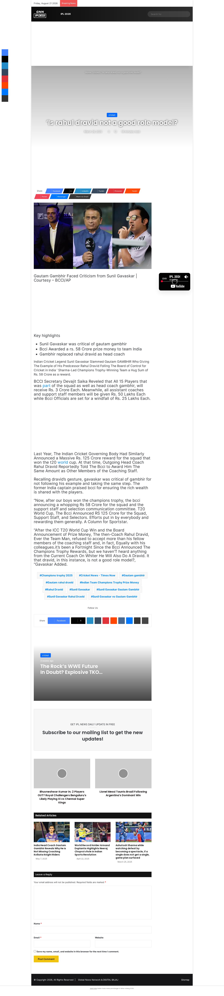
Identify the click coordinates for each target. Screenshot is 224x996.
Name (38, 923)
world (63, 462)
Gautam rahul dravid (60, 582)
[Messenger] (129, 620)
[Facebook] (5, 52)
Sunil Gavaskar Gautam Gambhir (118, 589)
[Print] (145, 620)
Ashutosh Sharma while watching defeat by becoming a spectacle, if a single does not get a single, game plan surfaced (132, 851)
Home (88, 72)
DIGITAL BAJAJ (110, 979)
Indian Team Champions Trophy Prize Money (110, 582)
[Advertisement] (112, 41)
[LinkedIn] (90, 620)
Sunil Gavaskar (80, 589)
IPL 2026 (66, 13)
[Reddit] (113, 620)
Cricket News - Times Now (98, 575)
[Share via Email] (137, 620)
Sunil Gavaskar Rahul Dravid (66, 596)
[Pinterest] (105, 620)
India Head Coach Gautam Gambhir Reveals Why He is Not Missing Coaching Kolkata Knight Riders (50, 850)
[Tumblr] (98, 620)
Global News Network (89, 979)
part (47, 385)
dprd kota (93, 988)
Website (99, 937)
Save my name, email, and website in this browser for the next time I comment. (78, 951)
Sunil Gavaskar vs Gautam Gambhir (115, 596)
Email (37, 937)
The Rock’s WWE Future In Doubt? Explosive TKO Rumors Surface (69, 672)
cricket (96, 72)
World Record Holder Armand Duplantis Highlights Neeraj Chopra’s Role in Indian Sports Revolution (92, 850)
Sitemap (185, 979)
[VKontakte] (121, 620)
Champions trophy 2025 (56, 575)
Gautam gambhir (134, 575)
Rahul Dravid (55, 589)
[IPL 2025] (40, 14)
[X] (5, 59)
